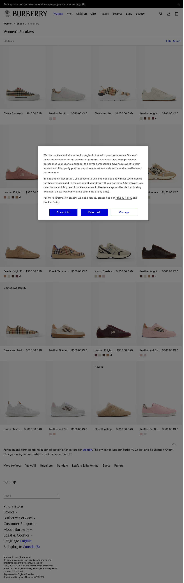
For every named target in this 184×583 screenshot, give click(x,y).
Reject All (94, 212)
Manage (124, 212)
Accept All (63, 212)
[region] (93, 183)
